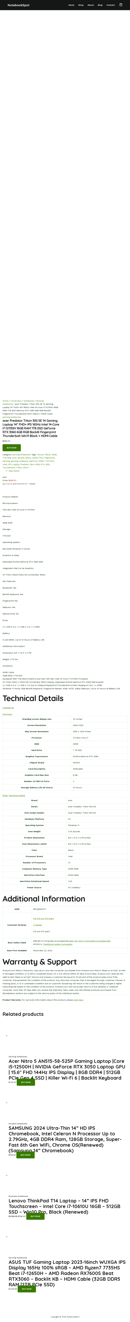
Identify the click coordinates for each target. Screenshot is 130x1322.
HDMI (41, 461)
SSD (48, 464)
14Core (40, 454)
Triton (19, 467)
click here (78, 1000)
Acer (14, 458)
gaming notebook (19, 461)
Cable (34, 458)
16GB (54, 454)
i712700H (49, 461)
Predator (24, 464)
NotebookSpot (18, 5)
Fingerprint (49, 458)
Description (14, 471)
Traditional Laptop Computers (57, 944)
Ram (32, 464)
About (91, 5)
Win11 (26, 467)
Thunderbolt (9, 467)
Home (71, 5)
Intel (5, 464)
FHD (41, 458)
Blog (100, 5)
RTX (43, 464)
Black (28, 458)
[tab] (68, 471)
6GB (9, 458)
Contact (111, 5)
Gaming (6, 461)
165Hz (48, 454)
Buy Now (12, 448)
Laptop (15, 464)
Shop (81, 5)
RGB (37, 464)
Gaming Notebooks (12, 417)
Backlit (21, 458)
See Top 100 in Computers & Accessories (90, 941)
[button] (120, 5)
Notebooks (29, 401)
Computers (16, 401)
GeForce (33, 461)
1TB (4, 458)
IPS (9, 464)
